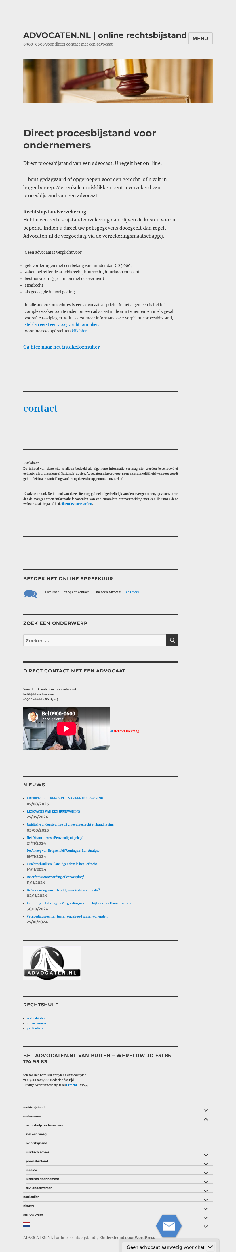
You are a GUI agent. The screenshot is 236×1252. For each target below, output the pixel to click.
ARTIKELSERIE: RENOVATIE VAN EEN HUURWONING (65, 798)
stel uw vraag (33, 1215)
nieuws (28, 1206)
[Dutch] (110, 1224)
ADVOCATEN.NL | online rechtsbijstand (105, 35)
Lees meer (131, 592)
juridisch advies (37, 1152)
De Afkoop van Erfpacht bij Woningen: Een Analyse (63, 851)
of (124, 731)
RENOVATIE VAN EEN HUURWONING (53, 811)
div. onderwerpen (39, 1188)
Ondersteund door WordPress (127, 1237)
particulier (31, 1197)
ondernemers (37, 1023)
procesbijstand (37, 1161)
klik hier (79, 331)
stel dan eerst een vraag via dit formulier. (62, 324)
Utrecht (71, 1085)
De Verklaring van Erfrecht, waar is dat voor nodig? (63, 890)
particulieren (36, 1028)
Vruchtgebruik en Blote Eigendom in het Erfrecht (62, 864)
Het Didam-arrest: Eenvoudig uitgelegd (55, 838)
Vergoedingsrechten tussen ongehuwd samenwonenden (67, 916)
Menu (200, 38)
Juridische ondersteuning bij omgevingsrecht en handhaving (70, 824)
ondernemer (32, 1116)
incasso (31, 1170)
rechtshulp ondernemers (44, 1125)
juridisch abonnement (42, 1179)
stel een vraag (36, 1134)
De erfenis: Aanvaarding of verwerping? (55, 877)
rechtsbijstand (37, 1018)
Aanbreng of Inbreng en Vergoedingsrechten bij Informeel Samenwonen (79, 903)
